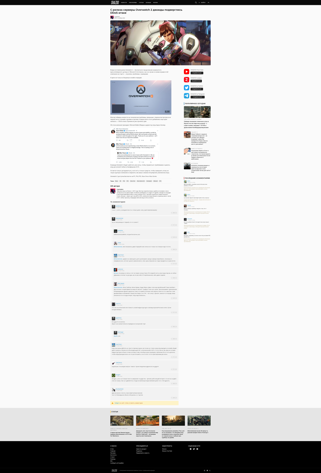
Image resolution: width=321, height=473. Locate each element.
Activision (194, 163)
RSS (111, 461)
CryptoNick (117, 16)
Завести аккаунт (141, 449)
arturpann (189, 218)
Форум (155, 2)
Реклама (113, 453)
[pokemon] (115, 269)
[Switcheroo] (113, 363)
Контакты (113, 455)
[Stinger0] (113, 375)
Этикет (112, 457)
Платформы (133, 2)
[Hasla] (115, 243)
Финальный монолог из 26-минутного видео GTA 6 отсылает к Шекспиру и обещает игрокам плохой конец (197, 213)
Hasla (119, 242)
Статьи (141, 2)
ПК (120, 181)
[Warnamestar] (113, 219)
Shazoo (164, 449)
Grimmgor (120, 332)
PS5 (127, 181)
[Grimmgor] (115, 332)
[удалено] (118, 318)
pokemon (120, 269)
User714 (118, 303)
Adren (188, 181)
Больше (148, 2)
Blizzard (155, 181)
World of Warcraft (142, 428)
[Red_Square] (115, 284)
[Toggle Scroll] (208, 2)
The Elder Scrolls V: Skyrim (192, 119)
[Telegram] (190, 449)
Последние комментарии (197, 178)
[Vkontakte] (197, 449)
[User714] (113, 304)
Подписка (139, 451)
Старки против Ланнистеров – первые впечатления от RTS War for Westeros (197, 200)
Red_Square (121, 283)
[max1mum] (115, 255)
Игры (116, 181)
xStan (188, 232)
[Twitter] (194, 449)
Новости (124, 2)
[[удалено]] (113, 318)
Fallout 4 (194, 132)
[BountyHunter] (113, 389)
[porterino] (115, 231)
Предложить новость (142, 453)
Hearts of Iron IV (196, 148)
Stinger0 (118, 375)
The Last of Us (166, 428)
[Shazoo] (115, 2)
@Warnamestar (118, 246)
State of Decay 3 (193, 428)
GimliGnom (119, 206)
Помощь (112, 459)
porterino (120, 230)
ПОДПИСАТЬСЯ (197, 73)
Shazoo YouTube (167, 451)
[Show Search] (195, 2)
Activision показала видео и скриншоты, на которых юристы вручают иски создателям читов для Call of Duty (200, 169)
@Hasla (116, 273)
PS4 (124, 181)
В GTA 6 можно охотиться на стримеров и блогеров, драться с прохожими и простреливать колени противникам (197, 189)
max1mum (121, 255)
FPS (160, 181)
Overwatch (149, 181)
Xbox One (132, 181)
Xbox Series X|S (141, 181)
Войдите (117, 403)
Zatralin (189, 205)
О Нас (112, 449)
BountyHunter (119, 389)
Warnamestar (119, 218)
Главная (112, 451)
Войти (203, 2)
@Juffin (116, 336)
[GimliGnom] (113, 206)
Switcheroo (119, 362)
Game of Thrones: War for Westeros (118, 429)
